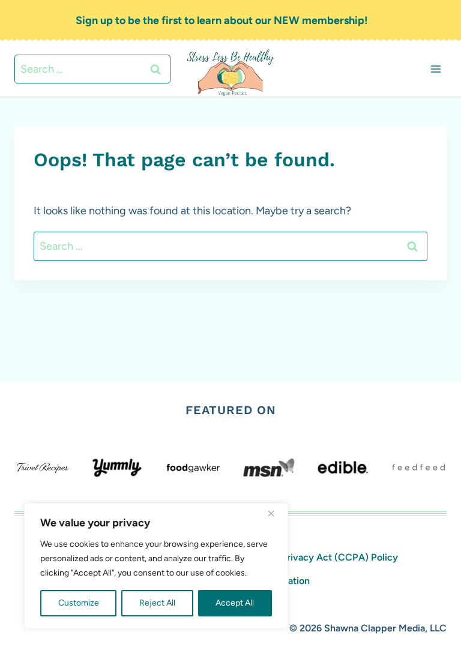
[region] (156, 566)
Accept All (234, 603)
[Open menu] (435, 68)
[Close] (275, 513)
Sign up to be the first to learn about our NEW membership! (222, 20)
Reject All (157, 603)
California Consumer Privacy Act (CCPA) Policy (293, 557)
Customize (78, 603)
